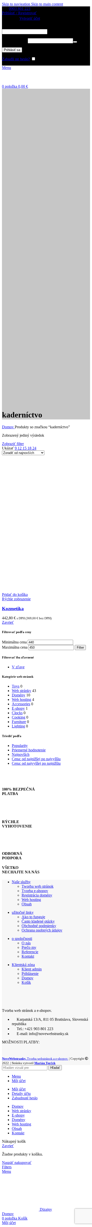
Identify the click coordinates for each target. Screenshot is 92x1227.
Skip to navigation (16, 4)
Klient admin (32, 969)
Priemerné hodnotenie (29, 750)
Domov (8, 427)
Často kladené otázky (38, 921)
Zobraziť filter (13, 444)
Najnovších (20, 754)
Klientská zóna (23, 965)
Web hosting (21, 699)
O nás (26, 943)
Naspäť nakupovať (16, 1162)
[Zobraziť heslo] (75, 42)
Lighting (18, 726)
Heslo (14, 40)
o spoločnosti (22, 938)
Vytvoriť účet (29, 18)
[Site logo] (26, 82)
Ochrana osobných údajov (42, 930)
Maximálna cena (14, 647)
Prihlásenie (30, 973)
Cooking (18, 717)
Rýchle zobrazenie (16, 599)
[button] (15, 594)
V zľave (18, 667)
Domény (18, 695)
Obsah (27, 904)
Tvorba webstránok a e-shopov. (35, 1058)
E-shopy (18, 708)
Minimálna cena (14, 642)
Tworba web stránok (37, 886)
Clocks (17, 713)
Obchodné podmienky (39, 926)
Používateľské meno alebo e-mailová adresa (44, 27)
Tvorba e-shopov (35, 891)
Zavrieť (8, 622)
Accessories (21, 704)
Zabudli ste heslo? (16, 59)
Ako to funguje (33, 917)
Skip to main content (47, 4)
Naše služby (21, 882)
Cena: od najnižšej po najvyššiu (36, 759)
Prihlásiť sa (12, 50)
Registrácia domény (37, 895)
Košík (26, 982)
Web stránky (21, 691)
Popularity (20, 745)
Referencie (30, 952)
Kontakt (28, 956)
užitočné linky (23, 912)
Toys (15, 686)
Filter (80, 647)
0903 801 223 (19, 8)
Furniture (19, 722)
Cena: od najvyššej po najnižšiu (36, 763)
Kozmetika (13, 608)
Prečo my (29, 947)
